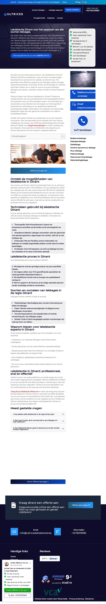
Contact (60, 18)
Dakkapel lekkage (78, 141)
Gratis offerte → (73, 10)
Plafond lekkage (77, 154)
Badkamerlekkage (78, 138)
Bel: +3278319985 (19, 595)
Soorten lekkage (38, 10)
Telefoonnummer (86, 92)
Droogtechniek (39, 18)
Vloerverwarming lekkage (81, 157)
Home (13, 557)
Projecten (51, 18)
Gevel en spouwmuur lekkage (82, 148)
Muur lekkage (76, 151)
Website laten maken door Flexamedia (51, 599)
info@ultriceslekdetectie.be (35, 533)
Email (80, 104)
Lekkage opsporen (56, 10)
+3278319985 (79, 533)
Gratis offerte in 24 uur (16, 590)
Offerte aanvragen (37, 171)
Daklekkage (75, 145)
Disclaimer (89, 599)
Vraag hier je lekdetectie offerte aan (24, 391)
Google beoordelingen (36, 125)
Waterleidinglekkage (79, 160)
